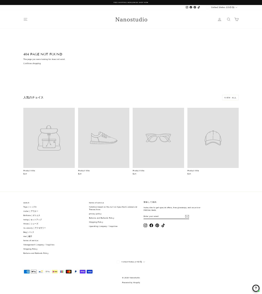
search (26, 202)
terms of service (30, 240)
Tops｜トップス (30, 207)
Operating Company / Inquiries (103, 226)
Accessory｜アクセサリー (34, 228)
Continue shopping (32, 63)
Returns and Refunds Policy (36, 253)
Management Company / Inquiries (38, 245)
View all (230, 97)
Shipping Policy (30, 249)
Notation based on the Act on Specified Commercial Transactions (113, 208)
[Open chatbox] (256, 288)
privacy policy (95, 214)
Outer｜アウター (30, 211)
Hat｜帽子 (27, 236)
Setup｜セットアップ (32, 219)
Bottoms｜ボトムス (31, 215)
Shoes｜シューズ (30, 224)
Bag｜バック (28, 232)
